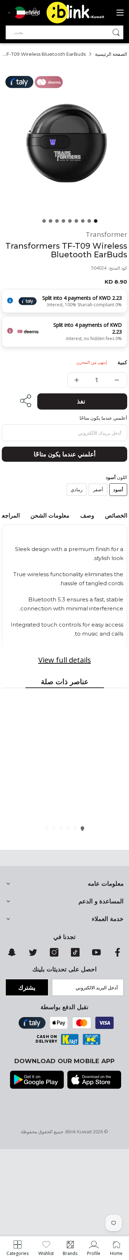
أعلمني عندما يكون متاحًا (65, 454)
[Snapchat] (12, 955)
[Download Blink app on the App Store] (94, 1080)
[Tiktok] (75, 955)
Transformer (106, 234)
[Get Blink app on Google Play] (37, 1080)
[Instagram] (54, 955)
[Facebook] (117, 955)
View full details (64, 660)
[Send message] (116, 32)
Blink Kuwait (79, 1131)
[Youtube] (96, 955)
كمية (122, 362)
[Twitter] (33, 955)
